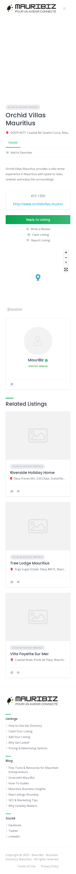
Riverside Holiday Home (32, 472)
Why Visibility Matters (22, 806)
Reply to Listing (38, 219)
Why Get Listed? (19, 743)
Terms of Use (26, 866)
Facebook (14, 825)
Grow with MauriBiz (21, 778)
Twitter (13, 831)
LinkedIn (14, 836)
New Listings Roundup (23, 794)
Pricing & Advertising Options (27, 748)
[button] (38, 278)
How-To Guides (18, 783)
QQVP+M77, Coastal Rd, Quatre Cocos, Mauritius (40, 133)
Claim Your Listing (20, 731)
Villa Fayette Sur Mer (29, 653)
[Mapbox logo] (14, 309)
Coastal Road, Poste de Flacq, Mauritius (40, 660)
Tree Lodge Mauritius (29, 563)
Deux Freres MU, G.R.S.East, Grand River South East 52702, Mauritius (40, 478)
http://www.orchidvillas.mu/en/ (38, 204)
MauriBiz (36, 360)
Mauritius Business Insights (27, 789)
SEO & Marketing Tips (23, 800)
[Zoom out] (66, 257)
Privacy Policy (50, 866)
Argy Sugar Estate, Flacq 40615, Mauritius (40, 569)
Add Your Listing (19, 737)
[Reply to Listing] (12, 491)
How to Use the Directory (25, 726)
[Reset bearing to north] (66, 262)
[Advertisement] (38, 56)
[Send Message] (12, 384)
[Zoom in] (66, 252)
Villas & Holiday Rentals (23, 107)
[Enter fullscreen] (66, 269)
